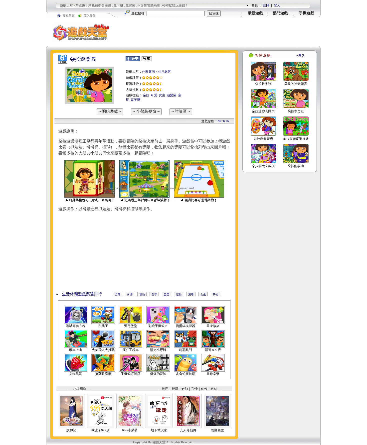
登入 (277, 5)
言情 (194, 389)
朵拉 (146, 95)
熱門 (165, 389)
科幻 (214, 389)
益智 (166, 294)
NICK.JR (223, 121)
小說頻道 (79, 389)
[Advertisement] (218, 32)
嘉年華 (135, 100)
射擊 (154, 294)
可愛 (154, 95)
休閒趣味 (148, 71)
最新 (175, 389)
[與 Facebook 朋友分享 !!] (133, 60)
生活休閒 (164, 71)
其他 (215, 294)
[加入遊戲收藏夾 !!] (147, 60)
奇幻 (185, 389)
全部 (117, 294)
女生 (162, 95)
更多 (300, 55)
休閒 (129, 294)
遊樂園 (172, 95)
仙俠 (204, 389)
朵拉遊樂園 (83, 59)
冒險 (142, 294)
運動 (178, 294)
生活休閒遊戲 (74, 294)
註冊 (266, 5)
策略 (190, 294)
